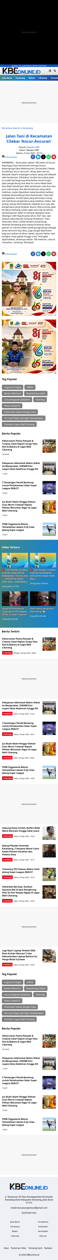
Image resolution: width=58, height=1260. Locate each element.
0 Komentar (11, 157)
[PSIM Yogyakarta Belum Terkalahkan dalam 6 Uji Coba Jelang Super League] (49, 529)
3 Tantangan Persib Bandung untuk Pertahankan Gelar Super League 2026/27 (19, 485)
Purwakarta (43, 1222)
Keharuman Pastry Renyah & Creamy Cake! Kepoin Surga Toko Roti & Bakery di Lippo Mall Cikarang (19, 445)
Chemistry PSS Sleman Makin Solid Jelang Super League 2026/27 (20, 871)
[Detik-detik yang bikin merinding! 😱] (43, 598)
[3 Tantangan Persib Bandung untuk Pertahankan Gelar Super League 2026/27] (49, 487)
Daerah (16, 128)
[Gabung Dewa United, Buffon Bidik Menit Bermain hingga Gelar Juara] (49, 833)
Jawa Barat (7, 78)
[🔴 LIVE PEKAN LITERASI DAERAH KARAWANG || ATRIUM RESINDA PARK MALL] (43, 560)
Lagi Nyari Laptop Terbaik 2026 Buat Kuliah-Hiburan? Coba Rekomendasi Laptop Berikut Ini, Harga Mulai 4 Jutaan (20, 955)
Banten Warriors (12, 393)
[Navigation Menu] (54, 71)
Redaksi (48, 1248)
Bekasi (32, 78)
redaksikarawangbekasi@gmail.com (29, 1207)
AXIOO (30, 387)
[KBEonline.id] (22, 71)
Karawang (20, 78)
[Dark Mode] (50, 71)
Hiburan (43, 1236)
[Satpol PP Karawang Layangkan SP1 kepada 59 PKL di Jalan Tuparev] (15, 598)
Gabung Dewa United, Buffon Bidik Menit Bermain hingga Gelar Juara (21, 829)
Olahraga (7, 734)
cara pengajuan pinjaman (17, 399)
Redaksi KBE (33, 147)
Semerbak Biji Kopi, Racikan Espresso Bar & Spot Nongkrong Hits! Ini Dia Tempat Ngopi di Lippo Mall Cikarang (21, 891)
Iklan (6, 1248)
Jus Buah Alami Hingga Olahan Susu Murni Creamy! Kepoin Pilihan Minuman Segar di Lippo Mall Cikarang (19, 506)
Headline (7, 713)
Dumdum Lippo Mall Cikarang (19, 424)
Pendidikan (43, 1231)
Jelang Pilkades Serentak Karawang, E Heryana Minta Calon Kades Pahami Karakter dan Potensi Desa (20, 850)
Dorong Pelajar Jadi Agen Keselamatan (23, 418)
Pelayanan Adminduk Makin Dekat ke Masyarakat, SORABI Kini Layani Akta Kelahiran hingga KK (21, 466)
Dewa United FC (12, 405)
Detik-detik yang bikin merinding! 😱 (42, 610)
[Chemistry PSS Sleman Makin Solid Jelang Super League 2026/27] (49, 874)
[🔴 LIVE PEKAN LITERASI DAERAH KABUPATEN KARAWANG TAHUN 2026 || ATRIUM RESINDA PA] (15, 560)
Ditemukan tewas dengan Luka (20, 411)
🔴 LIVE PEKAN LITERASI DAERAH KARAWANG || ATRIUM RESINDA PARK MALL (43, 574)
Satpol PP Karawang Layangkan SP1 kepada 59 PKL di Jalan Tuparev (14, 611)
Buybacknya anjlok (35, 393)
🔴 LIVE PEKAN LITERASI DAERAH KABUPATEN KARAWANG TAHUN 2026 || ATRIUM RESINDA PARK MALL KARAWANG (15, 576)
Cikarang (43, 78)
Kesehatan (43, 1226)
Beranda (6, 128)
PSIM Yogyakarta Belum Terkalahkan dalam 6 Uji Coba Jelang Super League (18, 527)
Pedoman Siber (18, 1248)
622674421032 (29, 1212)
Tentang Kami (35, 1248)
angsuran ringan (12, 387)
